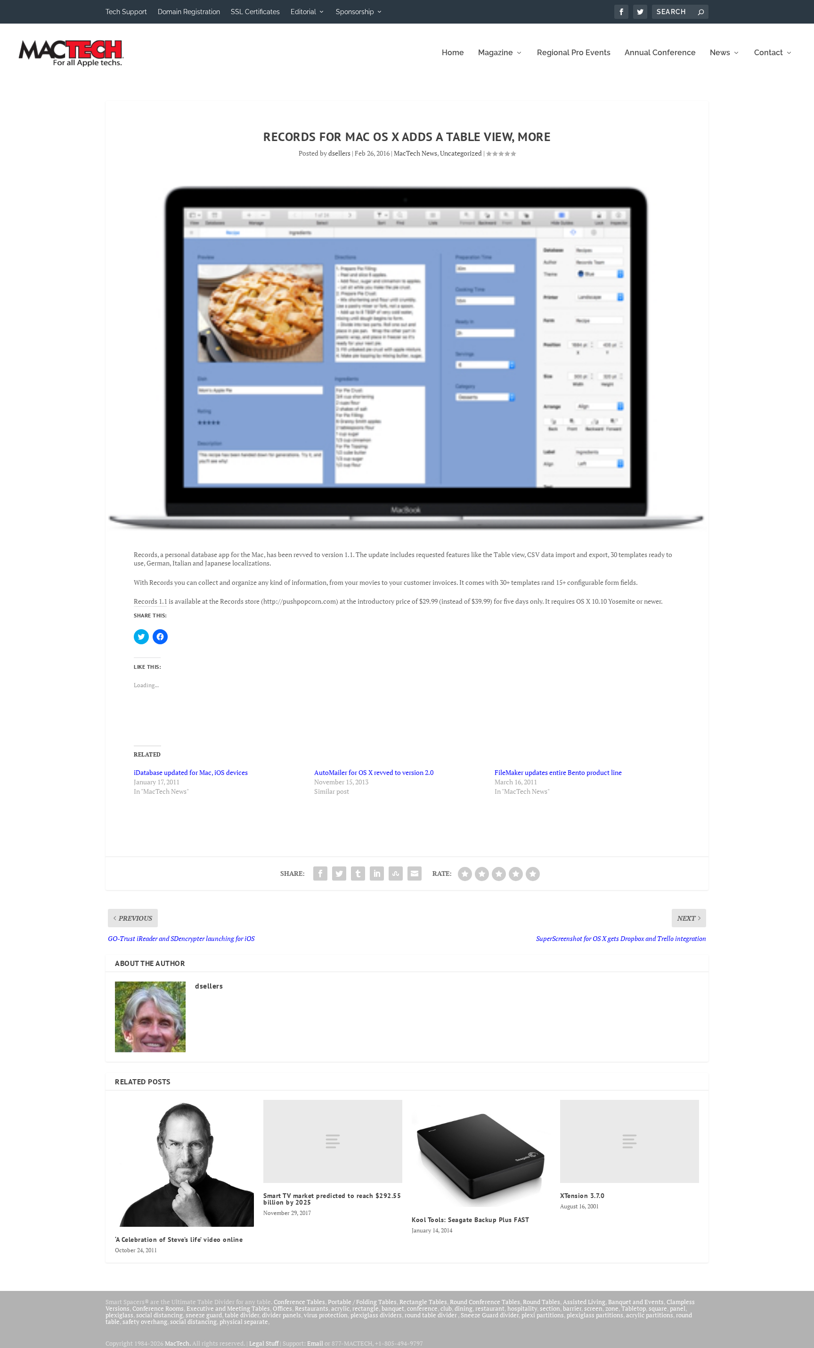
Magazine (495, 53)
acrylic (340, 1308)
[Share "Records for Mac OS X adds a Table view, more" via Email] (414, 873)
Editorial (303, 12)
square (658, 1308)
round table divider (431, 1315)
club (446, 1308)
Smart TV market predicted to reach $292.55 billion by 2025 (332, 1199)
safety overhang (144, 1321)
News (720, 53)
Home (453, 53)
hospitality (522, 1308)
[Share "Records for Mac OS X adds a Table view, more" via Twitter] (339, 873)
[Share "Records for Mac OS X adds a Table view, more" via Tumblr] (358, 873)
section (550, 1308)
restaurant (490, 1308)
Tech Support (126, 12)
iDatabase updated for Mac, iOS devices (191, 772)
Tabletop (633, 1308)
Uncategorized (461, 153)
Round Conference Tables (485, 1302)
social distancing (159, 1315)
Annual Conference (660, 53)
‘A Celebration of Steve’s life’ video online (179, 1239)
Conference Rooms (158, 1308)
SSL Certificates (255, 12)
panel (677, 1308)
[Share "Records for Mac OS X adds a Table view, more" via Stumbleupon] (395, 873)
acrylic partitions (649, 1315)
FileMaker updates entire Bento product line (558, 772)
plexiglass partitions (595, 1315)
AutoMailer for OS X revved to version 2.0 (373, 772)
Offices (282, 1308)
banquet (393, 1308)
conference (422, 1308)
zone (612, 1308)
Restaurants (311, 1308)
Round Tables (541, 1302)
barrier (572, 1308)
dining (463, 1308)
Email (315, 1343)
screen (593, 1308)
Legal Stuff (263, 1343)
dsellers (339, 153)
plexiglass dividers (376, 1315)
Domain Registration (189, 12)
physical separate (244, 1321)
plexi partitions (542, 1315)
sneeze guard (204, 1315)
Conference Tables (299, 1302)
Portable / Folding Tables (362, 1302)
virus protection (326, 1315)
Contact (768, 53)
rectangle (365, 1308)
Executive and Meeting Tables (228, 1308)
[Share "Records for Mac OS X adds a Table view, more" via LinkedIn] (376, 873)
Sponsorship (355, 12)
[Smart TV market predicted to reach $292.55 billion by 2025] (332, 1141)
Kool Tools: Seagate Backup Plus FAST (470, 1219)
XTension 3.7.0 (582, 1195)
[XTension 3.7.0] (629, 1141)
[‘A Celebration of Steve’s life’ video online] (184, 1163)
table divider (242, 1315)
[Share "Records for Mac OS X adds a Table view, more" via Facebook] (320, 873)
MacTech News (415, 153)
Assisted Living (584, 1302)
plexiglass (119, 1315)
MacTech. (178, 1343)
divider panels (281, 1315)
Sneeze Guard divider (490, 1315)
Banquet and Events (636, 1302)
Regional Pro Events (573, 53)
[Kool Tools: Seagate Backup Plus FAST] (481, 1153)
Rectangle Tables (423, 1302)
